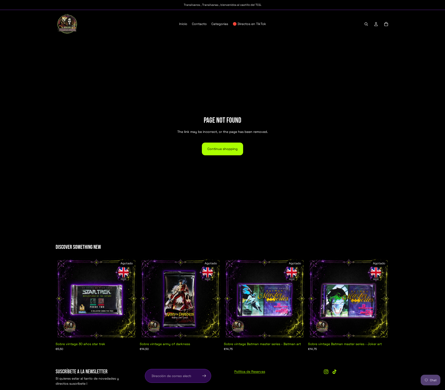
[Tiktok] (334, 371)
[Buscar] (366, 24)
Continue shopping (222, 149)
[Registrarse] (204, 376)
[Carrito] (386, 24)
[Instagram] (326, 371)
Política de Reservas (249, 371)
